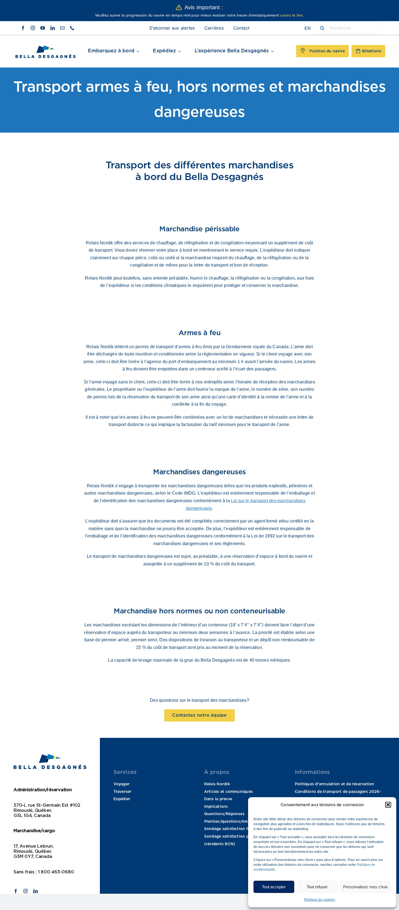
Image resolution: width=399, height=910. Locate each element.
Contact (241, 28)
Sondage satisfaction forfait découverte (242, 829)
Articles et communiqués (228, 792)
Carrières (214, 28)
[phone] (72, 28)
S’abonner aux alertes (172, 28)
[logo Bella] (45, 47)
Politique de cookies (319, 900)
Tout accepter (274, 887)
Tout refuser (317, 887)
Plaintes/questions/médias (230, 822)
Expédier (122, 799)
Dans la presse (218, 799)
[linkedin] (52, 28)
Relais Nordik (217, 784)
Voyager (121, 784)
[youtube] (42, 28)
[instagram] (33, 28)
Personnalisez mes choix (365, 887)
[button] (388, 805)
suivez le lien (291, 15)
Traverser (122, 792)
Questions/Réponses (224, 814)
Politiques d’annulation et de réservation (334, 784)
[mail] (62, 28)
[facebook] (23, 28)
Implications (216, 807)
